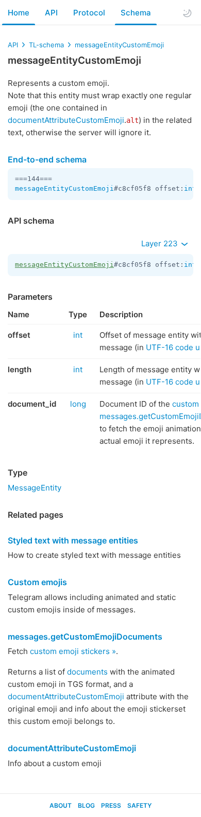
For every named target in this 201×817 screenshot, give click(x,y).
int (190, 188)
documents (87, 672)
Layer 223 (160, 243)
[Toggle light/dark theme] (187, 13)
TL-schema (46, 45)
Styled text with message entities (73, 540)
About (60, 805)
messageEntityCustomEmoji (119, 45)
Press (111, 805)
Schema (136, 12)
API (51, 12)
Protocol (89, 12)
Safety (139, 805)
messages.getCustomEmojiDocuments (85, 636)
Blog (86, 805)
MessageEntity (34, 488)
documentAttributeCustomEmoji (66, 120)
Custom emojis (37, 582)
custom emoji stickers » (73, 651)
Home (18, 12)
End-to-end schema (47, 159)
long (78, 404)
